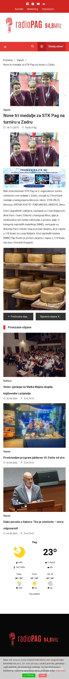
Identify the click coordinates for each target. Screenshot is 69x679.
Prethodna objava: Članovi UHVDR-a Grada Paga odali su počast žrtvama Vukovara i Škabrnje (22, 316)
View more (60, 671)
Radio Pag (31, 127)
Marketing (32, 9)
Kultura (7, 380)
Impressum (48, 9)
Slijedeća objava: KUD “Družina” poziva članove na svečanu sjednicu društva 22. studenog (53, 316)
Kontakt (19, 9)
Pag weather (34, 594)
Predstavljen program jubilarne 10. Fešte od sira (33, 457)
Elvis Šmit (29, 398)
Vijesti (6, 110)
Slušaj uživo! (55, 46)
